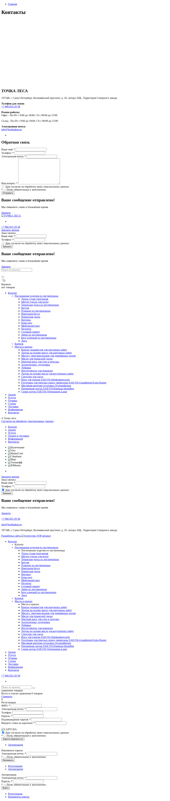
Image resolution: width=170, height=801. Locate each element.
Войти (6, 788)
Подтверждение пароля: (16, 719)
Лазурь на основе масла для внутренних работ (47, 373)
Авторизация (15, 744)
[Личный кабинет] (3, 281)
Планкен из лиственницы (35, 310)
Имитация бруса (30, 313)
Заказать (7, 246)
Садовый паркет (30, 331)
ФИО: (5, 705)
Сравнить (6, 696)
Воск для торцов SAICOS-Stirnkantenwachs (45, 379)
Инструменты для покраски (37, 370)
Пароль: (6, 716)
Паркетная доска (30, 316)
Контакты (13, 412)
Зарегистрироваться (13, 739)
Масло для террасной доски (37, 358)
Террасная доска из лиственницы (40, 304)
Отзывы (12, 400)
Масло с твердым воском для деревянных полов (48, 355)
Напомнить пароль (18, 796)
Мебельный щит (30, 325)
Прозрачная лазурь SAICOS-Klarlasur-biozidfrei (47, 388)
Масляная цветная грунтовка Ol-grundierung (46, 385)
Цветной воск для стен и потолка (40, 361)
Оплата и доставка (18, 435)
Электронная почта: (13, 156)
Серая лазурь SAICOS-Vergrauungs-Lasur (44, 391)
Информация (15, 409)
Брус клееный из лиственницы (38, 337)
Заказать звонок (10, 230)
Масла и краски (23, 346)
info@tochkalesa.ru (11, 129)
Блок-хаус (26, 322)
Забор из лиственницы (34, 334)
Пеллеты (26, 328)
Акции (12, 394)
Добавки (26, 367)
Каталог (12, 293)
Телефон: (7, 152)
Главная (12, 4)
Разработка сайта (11, 535)
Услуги (12, 397)
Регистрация (15, 766)
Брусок (25, 307)
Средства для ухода (32, 376)
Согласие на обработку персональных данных (27, 421)
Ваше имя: (8, 149)
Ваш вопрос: (9, 183)
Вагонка (26, 319)
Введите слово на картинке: (18, 723)
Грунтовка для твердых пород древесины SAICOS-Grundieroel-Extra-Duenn (63, 382)
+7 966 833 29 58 (10, 106)
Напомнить (8, 760)
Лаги (24, 340)
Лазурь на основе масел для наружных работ (46, 352)
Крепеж (19, 343)
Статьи (12, 403)
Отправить (8, 193)
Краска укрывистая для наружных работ (44, 349)
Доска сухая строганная (34, 299)
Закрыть (6, 212)
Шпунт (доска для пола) (34, 301)
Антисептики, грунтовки (35, 364)
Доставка (13, 406)
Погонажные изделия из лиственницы (36, 296)
